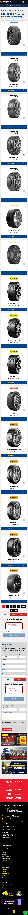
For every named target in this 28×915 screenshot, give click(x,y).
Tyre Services (5, 865)
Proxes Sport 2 (14, 48)
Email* (4, 669)
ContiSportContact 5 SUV (14, 449)
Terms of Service (19, 724)
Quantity (21, 655)
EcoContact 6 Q (14, 522)
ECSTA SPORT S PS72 (14, 157)
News (3, 877)
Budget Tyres (5, 886)
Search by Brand (6, 849)
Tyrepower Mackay (15, 5)
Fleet (3, 875)
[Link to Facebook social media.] (14, 911)
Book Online (5, 873)
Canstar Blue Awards (7, 884)
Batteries (4, 862)
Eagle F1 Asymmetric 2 (14, 230)
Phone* (4, 664)
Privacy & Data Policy (10, 908)
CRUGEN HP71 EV (14, 84)
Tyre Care (4, 851)
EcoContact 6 (14, 486)
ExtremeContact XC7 (14, 559)
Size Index (4, 882)
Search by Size (5, 847)
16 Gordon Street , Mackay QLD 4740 (14, 822)
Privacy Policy (9, 724)
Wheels (4, 854)
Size (3, 655)
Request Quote (7, 729)
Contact (4, 871)
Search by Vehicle (6, 845)
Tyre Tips (4, 852)
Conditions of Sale (19, 908)
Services (4, 860)
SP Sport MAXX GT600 (14, 303)
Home (4, 10)
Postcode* (4, 674)
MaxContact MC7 (14, 595)
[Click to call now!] (19, 2)
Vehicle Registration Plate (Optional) (8, 706)
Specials (4, 869)
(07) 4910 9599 (9, 826)
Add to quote (11, 53)
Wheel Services (5, 867)
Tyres (3, 843)
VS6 (14, 413)
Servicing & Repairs (6, 864)
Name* (4, 659)
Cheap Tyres (5, 888)
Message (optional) (7, 712)
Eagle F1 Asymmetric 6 (14, 267)
